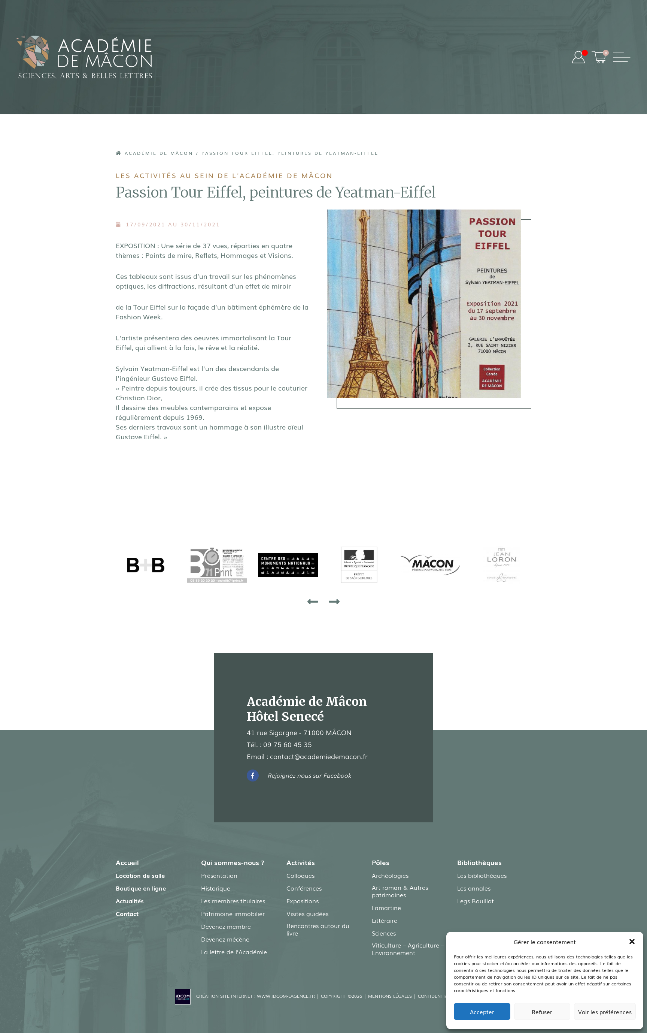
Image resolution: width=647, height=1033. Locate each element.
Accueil (127, 862)
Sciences (384, 933)
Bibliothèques (479, 862)
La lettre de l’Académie (234, 951)
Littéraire (384, 920)
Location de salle (140, 875)
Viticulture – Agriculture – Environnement (408, 948)
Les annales (473, 888)
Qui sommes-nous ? (232, 862)
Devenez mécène (225, 939)
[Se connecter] (578, 57)
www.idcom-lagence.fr (286, 996)
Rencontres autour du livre (317, 929)
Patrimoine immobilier (233, 913)
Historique (215, 888)
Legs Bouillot (475, 900)
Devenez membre (226, 926)
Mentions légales (390, 996)
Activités (300, 862)
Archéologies (390, 875)
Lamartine (386, 907)
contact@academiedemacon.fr (319, 756)
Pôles (380, 862)
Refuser (542, 1012)
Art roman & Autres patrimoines (400, 890)
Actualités (130, 900)
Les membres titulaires (233, 900)
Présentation (219, 875)
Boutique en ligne (141, 888)
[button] (632, 941)
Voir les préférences (605, 1012)
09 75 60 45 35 (287, 744)
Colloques (300, 875)
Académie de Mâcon (157, 153)
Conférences (304, 888)
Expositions (302, 900)
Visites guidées (307, 913)
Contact (127, 913)
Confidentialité (437, 996)
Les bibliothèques (482, 875)
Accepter (482, 1012)
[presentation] (312, 601)
